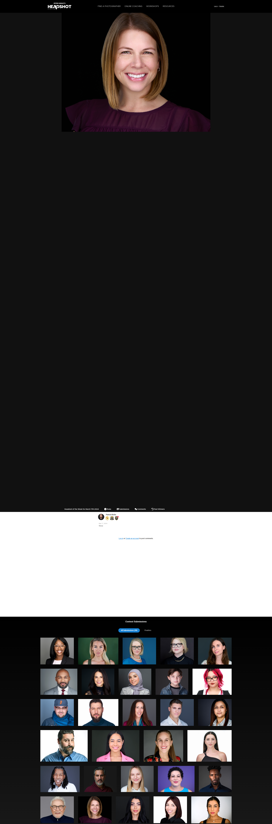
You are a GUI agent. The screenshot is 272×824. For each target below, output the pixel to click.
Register (221, 6)
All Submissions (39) (129, 630)
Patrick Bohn (111, 515)
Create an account (132, 538)
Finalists (147, 630)
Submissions (124, 509)
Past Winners (159, 509)
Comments (141, 509)
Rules (108, 509)
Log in (216, 6)
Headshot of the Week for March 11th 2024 (81, 509)
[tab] (129, 630)
